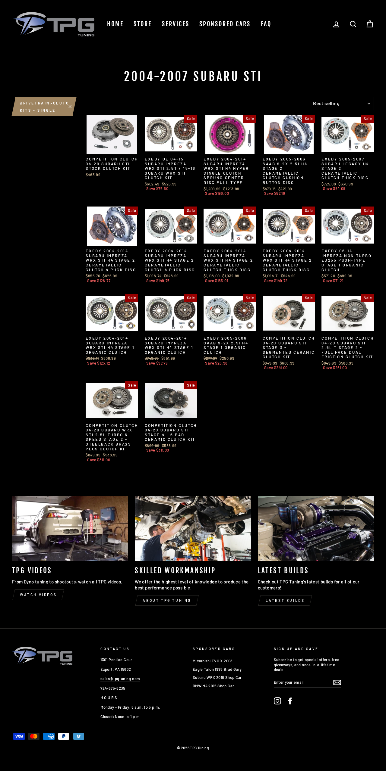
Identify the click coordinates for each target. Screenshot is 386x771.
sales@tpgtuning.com (120, 678)
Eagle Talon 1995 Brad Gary (217, 669)
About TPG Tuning (167, 600)
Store (143, 24)
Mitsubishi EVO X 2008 (213, 660)
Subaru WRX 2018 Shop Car (217, 677)
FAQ (266, 24)
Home (115, 24)
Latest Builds (285, 600)
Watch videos (38, 594)
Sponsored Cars (225, 24)
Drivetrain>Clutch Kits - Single (46, 106)
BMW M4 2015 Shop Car (213, 685)
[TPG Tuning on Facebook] (290, 700)
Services (175, 24)
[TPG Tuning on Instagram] (277, 700)
